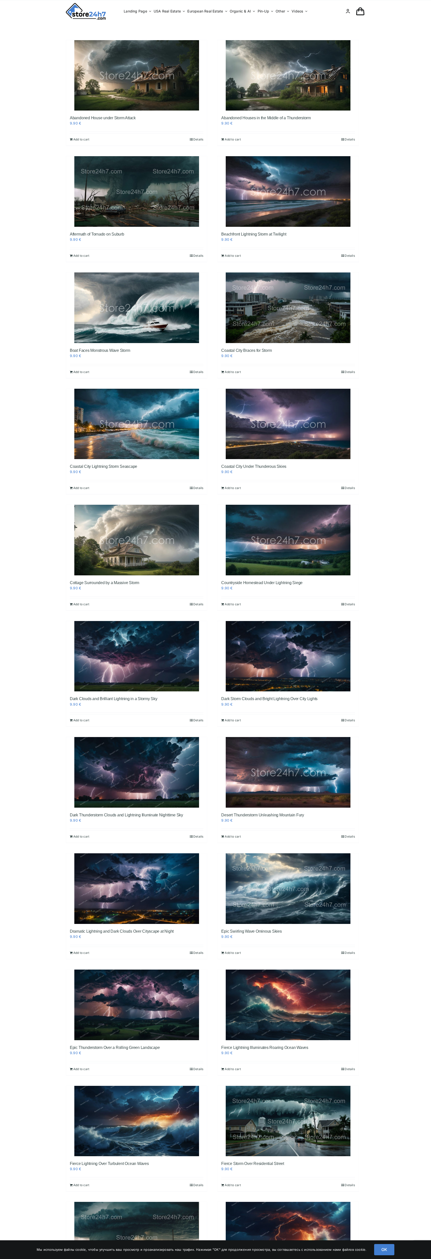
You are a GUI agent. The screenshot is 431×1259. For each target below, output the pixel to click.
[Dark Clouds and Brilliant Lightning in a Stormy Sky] (136, 656)
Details (198, 139)
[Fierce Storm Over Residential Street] (287, 1121)
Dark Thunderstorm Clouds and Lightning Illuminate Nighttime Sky (126, 815)
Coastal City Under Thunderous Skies (253, 466)
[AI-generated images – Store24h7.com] (86, 4)
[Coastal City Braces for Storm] (287, 307)
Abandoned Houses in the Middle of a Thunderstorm (266, 118)
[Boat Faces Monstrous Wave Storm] (136, 307)
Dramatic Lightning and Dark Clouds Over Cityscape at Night (122, 931)
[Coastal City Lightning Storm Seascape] (136, 424)
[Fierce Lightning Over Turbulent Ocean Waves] (136, 1121)
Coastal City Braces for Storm (246, 350)
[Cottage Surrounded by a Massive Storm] (136, 540)
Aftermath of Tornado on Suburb (97, 234)
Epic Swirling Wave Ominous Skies (251, 931)
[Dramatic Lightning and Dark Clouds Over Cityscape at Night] (136, 888)
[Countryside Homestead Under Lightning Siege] (287, 540)
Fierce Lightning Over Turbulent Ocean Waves (109, 1163)
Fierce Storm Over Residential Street (252, 1163)
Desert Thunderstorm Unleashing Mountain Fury (262, 815)
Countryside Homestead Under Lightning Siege (262, 583)
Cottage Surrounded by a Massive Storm (104, 583)
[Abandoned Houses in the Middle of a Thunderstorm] (287, 75)
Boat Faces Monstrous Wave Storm (100, 350)
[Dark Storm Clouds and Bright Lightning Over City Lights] (287, 656)
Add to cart (81, 139)
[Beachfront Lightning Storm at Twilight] (287, 191)
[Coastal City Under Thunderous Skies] (287, 424)
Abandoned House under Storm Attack (103, 118)
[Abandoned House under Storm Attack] (136, 75)
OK (384, 1249)
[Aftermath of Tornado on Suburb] (136, 191)
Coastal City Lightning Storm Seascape (103, 466)
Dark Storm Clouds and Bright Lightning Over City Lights (269, 699)
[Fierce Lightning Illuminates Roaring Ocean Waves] (287, 1005)
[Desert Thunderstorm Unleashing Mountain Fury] (287, 772)
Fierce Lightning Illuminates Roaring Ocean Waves (264, 1047)
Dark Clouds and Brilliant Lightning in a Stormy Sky (113, 699)
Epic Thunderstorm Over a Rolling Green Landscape (115, 1047)
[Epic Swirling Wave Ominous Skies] (287, 888)
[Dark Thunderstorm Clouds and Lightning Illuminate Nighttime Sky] (136, 772)
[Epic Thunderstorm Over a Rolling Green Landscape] (136, 1005)
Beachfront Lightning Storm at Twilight (253, 234)
